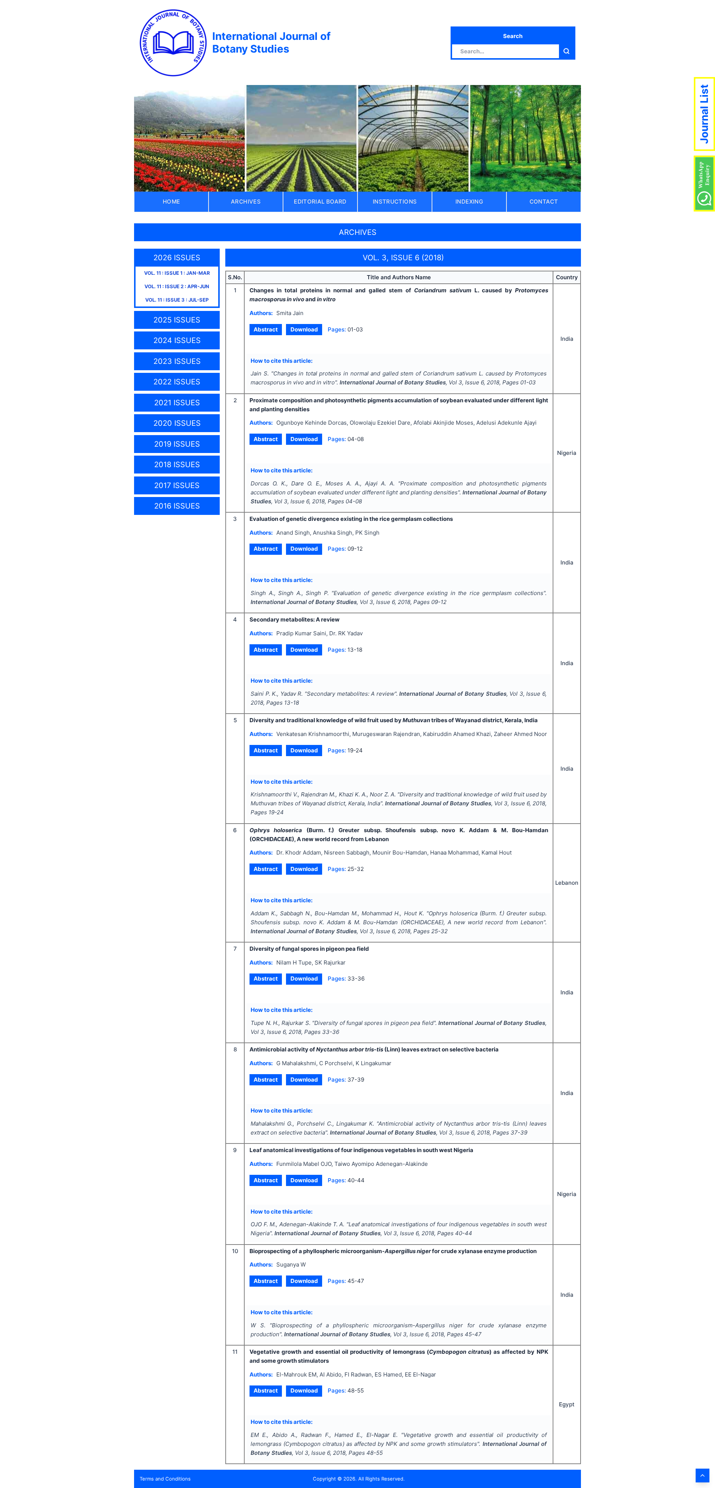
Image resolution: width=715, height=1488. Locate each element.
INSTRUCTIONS (395, 201)
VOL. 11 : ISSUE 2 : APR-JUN (176, 286)
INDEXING (469, 201)
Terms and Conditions (165, 1479)
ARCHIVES (246, 201)
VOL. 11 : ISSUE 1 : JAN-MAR (177, 273)
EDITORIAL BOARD (320, 201)
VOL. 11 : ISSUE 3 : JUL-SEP (177, 300)
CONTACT (544, 201)
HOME (171, 201)
